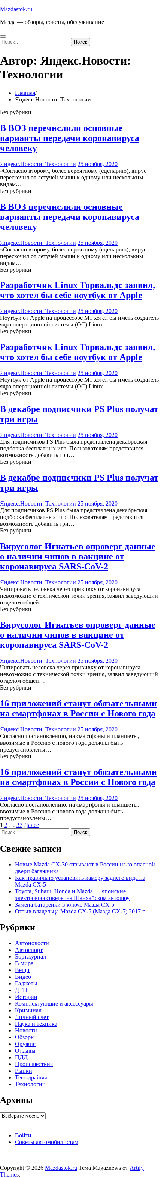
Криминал (28, 1010)
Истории (26, 997)
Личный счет (32, 1017)
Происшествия (34, 1064)
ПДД (21, 1057)
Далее (31, 825)
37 (19, 825)
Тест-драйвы (31, 1077)
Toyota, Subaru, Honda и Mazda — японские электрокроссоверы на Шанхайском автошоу (72, 894)
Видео (23, 977)
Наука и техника (36, 1024)
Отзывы (25, 1050)
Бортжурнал (30, 956)
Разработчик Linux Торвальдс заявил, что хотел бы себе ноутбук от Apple (77, 290)
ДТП (21, 990)
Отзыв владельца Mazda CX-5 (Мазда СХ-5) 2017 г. (80, 911)
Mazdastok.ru (16, 9)
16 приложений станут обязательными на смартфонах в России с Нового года (78, 708)
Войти (23, 1135)
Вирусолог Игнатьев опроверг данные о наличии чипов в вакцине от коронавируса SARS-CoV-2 (77, 556)
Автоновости (32, 943)
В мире (24, 963)
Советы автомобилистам (46, 1142)
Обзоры (25, 1037)
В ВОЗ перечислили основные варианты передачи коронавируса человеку (69, 138)
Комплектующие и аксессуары (54, 1003)
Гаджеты (26, 983)
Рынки (23, 1071)
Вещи (22, 970)
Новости (26, 1030)
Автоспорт (29, 950)
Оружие (25, 1044)
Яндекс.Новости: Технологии (38, 164)
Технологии (30, 1084)
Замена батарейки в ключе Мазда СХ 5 (64, 905)
